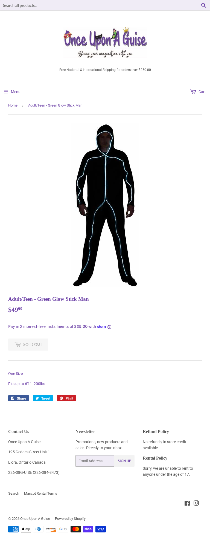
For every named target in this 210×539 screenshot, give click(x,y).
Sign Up (124, 461)
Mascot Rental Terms (40, 493)
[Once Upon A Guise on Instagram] (196, 504)
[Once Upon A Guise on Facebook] (187, 504)
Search (13, 493)
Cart (202, 92)
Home (13, 105)
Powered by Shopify (70, 519)
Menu (16, 92)
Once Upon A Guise (35, 519)
